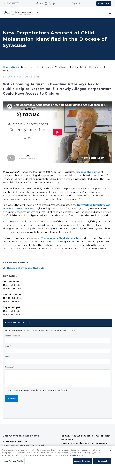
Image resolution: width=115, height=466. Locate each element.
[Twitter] (50, 3)
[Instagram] (46, 3)
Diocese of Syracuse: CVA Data (25, 268)
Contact (103, 3)
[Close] (110, 450)
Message (9, 367)
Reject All (102, 461)
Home (6, 67)
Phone (8, 356)
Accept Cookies (82, 461)
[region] (57, 456)
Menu (110, 13)
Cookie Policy (76, 455)
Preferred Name (12, 335)
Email (8, 346)
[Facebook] (37, 3)
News (15, 67)
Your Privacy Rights (13, 461)
